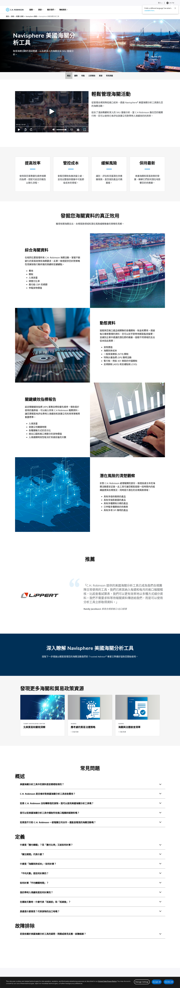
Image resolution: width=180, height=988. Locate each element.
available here (149, 11)
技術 (12, 16)
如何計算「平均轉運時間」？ (34, 882)
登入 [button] (159, 3)
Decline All (169, 982)
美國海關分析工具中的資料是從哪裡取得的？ (42, 784)
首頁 (7, 16)
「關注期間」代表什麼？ (32, 854)
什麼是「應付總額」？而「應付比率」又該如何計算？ (46, 844)
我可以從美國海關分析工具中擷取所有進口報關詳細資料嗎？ (49, 812)
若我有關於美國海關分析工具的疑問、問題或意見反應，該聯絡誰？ (53, 933)
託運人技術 (20, 16)
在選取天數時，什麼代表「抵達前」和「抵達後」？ (45, 901)
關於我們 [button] (51, 9)
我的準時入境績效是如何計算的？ (36, 892)
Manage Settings (142, 982)
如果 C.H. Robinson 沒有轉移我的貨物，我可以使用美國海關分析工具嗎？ (57, 803)
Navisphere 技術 (31, 16)
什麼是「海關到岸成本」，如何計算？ (38, 863)
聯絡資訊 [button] (63, 9)
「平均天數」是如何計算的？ (34, 873)
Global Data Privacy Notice (107, 981)
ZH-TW (171, 3)
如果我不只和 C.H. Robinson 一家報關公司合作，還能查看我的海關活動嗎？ (58, 822)
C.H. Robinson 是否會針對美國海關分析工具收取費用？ (47, 793)
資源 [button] (40, 9)
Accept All (157, 982)
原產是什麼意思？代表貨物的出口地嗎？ (40, 911)
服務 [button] (31, 9)
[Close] (175, 8)
